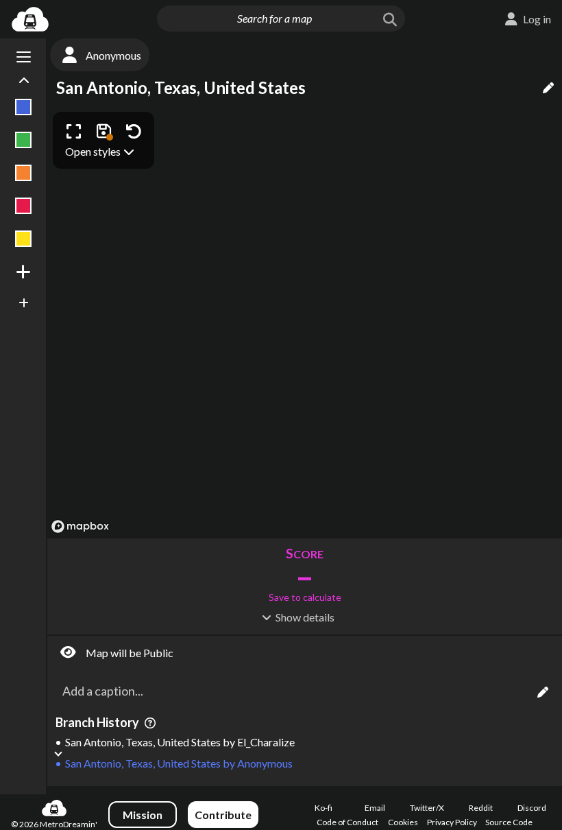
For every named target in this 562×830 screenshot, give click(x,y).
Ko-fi (323, 808)
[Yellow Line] (23, 239)
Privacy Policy (452, 822)
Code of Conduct (347, 822)
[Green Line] (23, 140)
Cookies (403, 822)
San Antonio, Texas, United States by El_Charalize (180, 741)
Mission (142, 814)
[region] (304, 321)
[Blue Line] (23, 107)
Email (375, 808)
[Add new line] (23, 272)
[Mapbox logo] (80, 526)
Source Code (509, 822)
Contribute (223, 814)
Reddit (481, 808)
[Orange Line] (23, 173)
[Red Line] (23, 206)
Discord (531, 808)
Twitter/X (427, 808)
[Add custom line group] (23, 303)
